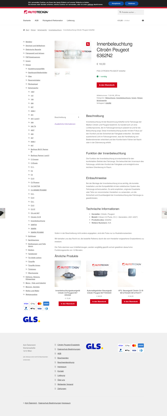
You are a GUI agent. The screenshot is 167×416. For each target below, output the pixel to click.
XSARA (33, 228)
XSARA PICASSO (37, 232)
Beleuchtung (110, 98)
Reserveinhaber (34, 80)
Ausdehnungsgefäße (36, 68)
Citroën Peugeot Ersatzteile (68, 344)
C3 (32, 175)
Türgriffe (31, 261)
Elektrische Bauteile (33, 49)
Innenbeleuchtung (55, 30)
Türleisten (32, 269)
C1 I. (32, 167)
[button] (88, 44)
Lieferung (71, 20)
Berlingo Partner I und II (40, 155)
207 (32, 107)
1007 (32, 92)
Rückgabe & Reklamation (53, 20)
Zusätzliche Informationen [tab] (65, 124)
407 (32, 138)
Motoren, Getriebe (33, 287)
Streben (31, 250)
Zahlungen (61, 388)
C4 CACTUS (35, 186)
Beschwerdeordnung (65, 362)
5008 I (33, 141)
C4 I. (32, 194)
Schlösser (32, 236)
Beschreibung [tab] (60, 117)
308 (32, 122)
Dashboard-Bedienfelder (37, 72)
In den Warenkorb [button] (68, 303)
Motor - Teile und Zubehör (36, 283)
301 (32, 115)
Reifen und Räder (32, 291)
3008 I (33, 111)
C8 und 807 (35, 213)
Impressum (61, 366)
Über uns (61, 380)
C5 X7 (33, 209)
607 (32, 145)
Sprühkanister (33, 240)
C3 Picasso (35, 182)
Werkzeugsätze (31, 294)
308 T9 (33, 126)
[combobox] (131, 12)
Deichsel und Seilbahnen (35, 45)
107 (32, 95)
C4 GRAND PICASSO (39, 190)
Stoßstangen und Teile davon (37, 245)
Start (27, 30)
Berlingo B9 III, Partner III (39, 150)
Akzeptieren (116, 3)
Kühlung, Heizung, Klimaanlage (33, 278)
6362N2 (108, 103)
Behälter (29, 42)
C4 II (32, 198)
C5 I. (32, 201)
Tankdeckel (32, 254)
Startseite (27, 20)
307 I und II (35, 118)
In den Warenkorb (107, 85)
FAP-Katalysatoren (33, 57)
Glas (30, 76)
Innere (134, 98)
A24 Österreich (31, 403)
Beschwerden (63, 358)
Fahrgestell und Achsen (35, 53)
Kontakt (60, 371)
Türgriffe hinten (34, 265)
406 (32, 134)
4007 (32, 130)
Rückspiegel (33, 84)
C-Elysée (34, 163)
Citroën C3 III (36, 217)
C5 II (32, 205)
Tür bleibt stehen (34, 257)
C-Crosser (35, 159)
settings (90, 5)
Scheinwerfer (42, 30)
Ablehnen (131, 3)
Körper (33, 30)
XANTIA (34, 225)
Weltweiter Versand (65, 384)
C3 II (32, 178)
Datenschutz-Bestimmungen (68, 349)
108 (32, 99)
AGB (37, 20)
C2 (32, 171)
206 (32, 103)
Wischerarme (33, 273)
